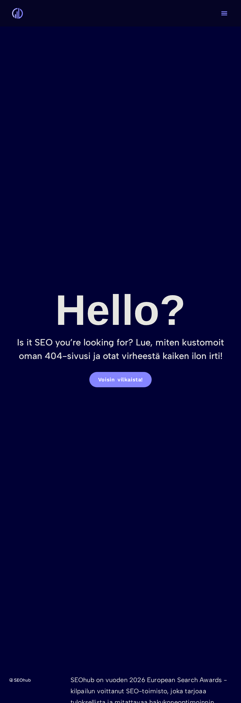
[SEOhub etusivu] (30, 680)
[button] (224, 13)
